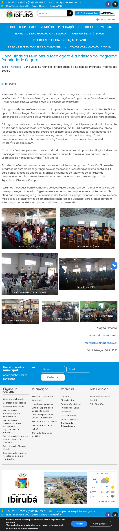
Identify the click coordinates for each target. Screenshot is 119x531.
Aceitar (79, 523)
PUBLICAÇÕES (67, 27)
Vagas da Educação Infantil (90, 46)
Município (47, 27)
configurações (30, 528)
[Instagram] (115, 4)
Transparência (80, 33)
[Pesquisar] (70, 13)
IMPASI (100, 33)
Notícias (16, 66)
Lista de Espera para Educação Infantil (59, 40)
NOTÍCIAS (87, 27)
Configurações (100, 523)
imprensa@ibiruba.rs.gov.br (100, 343)
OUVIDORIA (104, 27)
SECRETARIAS (27, 27)
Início (5, 66)
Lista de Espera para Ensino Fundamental (37, 46)
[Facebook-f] (108, 4)
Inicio (11, 27)
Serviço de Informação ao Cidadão (40, 33)
